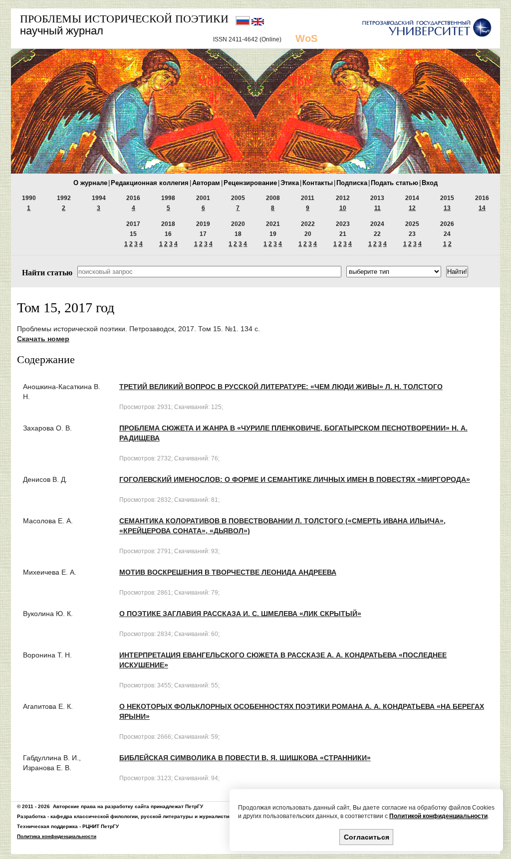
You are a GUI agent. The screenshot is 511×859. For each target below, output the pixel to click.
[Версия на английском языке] (258, 23)
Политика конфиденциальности (56, 836)
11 (377, 208)
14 (482, 208)
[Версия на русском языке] (244, 23)
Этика (289, 183)
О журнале (90, 183)
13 (447, 208)
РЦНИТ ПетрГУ (100, 826)
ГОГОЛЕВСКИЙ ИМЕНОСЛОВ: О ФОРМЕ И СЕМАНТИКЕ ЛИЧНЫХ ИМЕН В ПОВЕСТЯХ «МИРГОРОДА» (294, 479)
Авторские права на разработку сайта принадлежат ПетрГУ (128, 806)
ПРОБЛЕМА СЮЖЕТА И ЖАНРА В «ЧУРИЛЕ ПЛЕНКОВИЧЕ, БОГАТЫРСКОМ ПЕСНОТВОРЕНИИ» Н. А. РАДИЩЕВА (293, 433)
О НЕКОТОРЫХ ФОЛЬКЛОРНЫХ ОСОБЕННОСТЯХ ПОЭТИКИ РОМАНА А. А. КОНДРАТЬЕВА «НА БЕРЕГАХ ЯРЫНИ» (301, 711)
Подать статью (394, 183)
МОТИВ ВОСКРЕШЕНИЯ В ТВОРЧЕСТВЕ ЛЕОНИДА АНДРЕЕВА (227, 572)
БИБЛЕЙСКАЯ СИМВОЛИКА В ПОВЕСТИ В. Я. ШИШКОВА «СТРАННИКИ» (245, 758)
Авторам (206, 183)
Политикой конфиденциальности (438, 816)
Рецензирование (250, 183)
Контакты (317, 183)
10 (342, 208)
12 (412, 208)
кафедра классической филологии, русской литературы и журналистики (142, 816)
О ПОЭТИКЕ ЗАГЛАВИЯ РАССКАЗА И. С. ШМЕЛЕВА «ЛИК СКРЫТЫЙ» (240, 614)
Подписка (351, 183)
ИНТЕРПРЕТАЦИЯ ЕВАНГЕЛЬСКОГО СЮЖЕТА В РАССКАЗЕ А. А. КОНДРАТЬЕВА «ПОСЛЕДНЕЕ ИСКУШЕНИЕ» (283, 660)
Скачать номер (43, 339)
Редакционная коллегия (150, 183)
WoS (306, 38)
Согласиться (366, 837)
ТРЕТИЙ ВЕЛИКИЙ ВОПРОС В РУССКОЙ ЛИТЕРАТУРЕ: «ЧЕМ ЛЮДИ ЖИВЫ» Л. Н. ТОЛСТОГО (281, 387)
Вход (430, 183)
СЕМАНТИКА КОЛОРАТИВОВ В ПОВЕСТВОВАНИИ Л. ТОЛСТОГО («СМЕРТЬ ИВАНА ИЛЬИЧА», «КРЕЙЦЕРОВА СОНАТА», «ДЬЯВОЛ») (282, 526)
